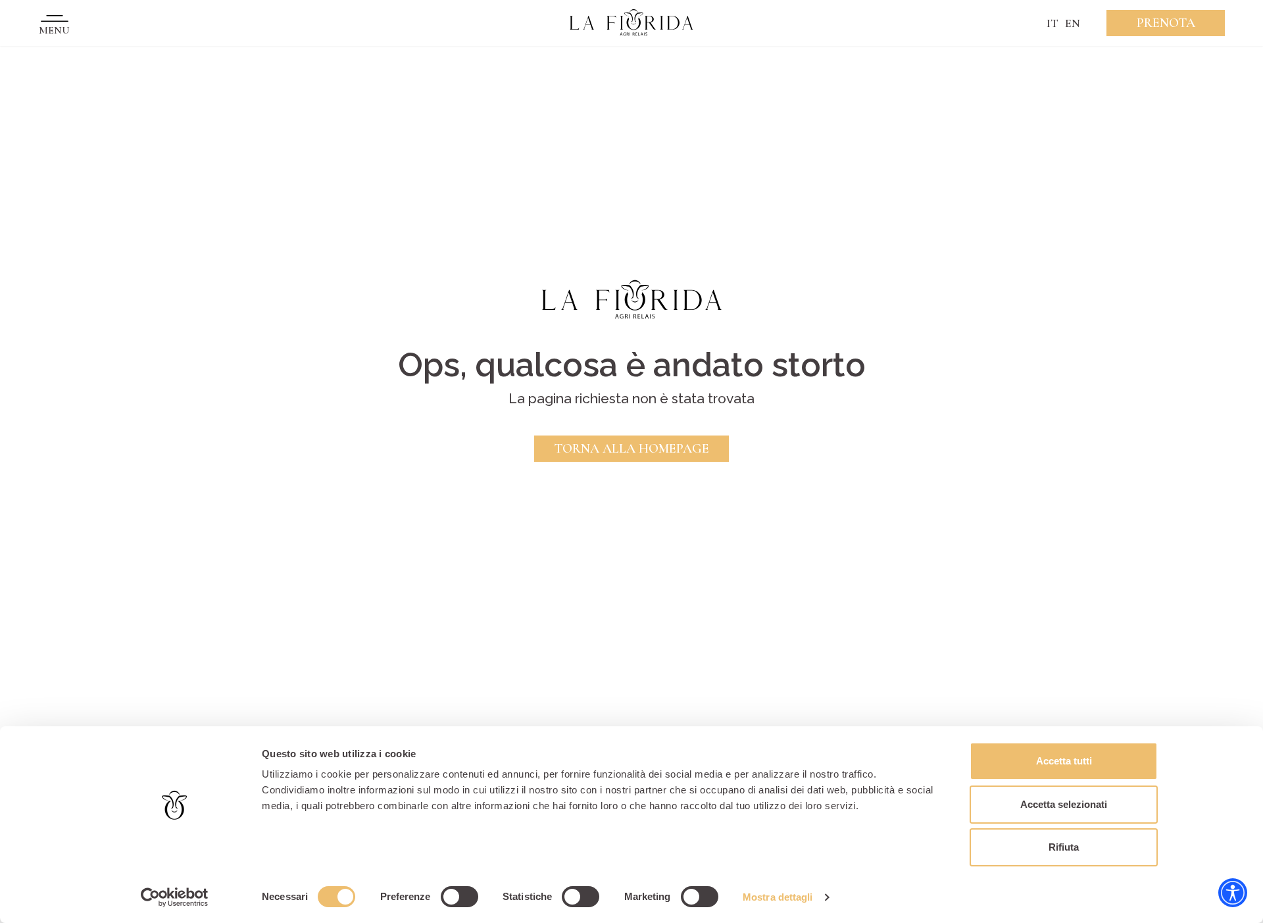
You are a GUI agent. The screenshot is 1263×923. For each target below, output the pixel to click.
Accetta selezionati (1063, 804)
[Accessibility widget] (1232, 892)
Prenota (1166, 23)
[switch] (459, 896)
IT (1052, 23)
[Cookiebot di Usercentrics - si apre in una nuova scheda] (174, 897)
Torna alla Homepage (631, 449)
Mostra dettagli (778, 897)
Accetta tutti (1064, 760)
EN (1072, 23)
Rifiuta (1064, 847)
